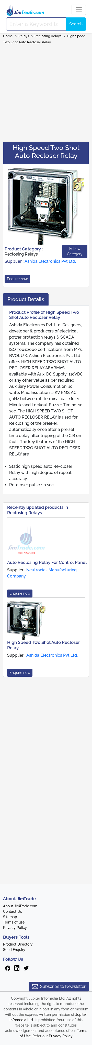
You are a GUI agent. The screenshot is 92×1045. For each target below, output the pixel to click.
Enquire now (17, 279)
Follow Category (75, 251)
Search (76, 24)
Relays (23, 36)
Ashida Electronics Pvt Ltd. (50, 261)
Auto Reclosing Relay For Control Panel (47, 562)
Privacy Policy (15, 928)
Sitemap (10, 917)
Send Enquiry (14, 950)
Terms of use (14, 922)
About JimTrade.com (20, 906)
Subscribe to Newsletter (63, 986)
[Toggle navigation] (79, 10)
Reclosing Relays (47, 36)
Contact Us (12, 911)
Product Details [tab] (25, 299)
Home (8, 36)
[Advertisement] (46, 91)
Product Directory (18, 944)
